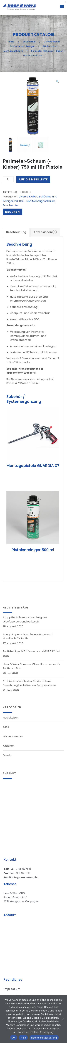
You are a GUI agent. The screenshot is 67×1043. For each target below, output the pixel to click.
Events (7, 755)
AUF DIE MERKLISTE (33, 179)
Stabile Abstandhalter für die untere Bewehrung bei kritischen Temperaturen (29, 683)
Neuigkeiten (11, 717)
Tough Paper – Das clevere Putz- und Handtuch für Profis (27, 636)
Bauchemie (29, 41)
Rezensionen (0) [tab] (45, 232)
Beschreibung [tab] (16, 232)
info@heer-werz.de (25, 877)
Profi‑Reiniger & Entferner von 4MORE (27, 651)
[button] (57, 81)
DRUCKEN (12, 212)
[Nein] (62, 1019)
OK (13, 1037)
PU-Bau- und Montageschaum (34, 201)
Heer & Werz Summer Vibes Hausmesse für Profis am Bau (31, 666)
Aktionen (8, 746)
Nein (23, 1037)
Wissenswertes (13, 736)
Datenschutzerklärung (44, 1037)
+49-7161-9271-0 (20, 869)
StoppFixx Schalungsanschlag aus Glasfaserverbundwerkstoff (25, 619)
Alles (6, 727)
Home (11, 41)
